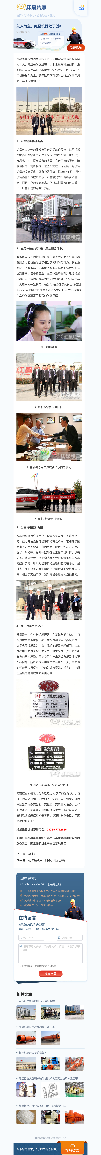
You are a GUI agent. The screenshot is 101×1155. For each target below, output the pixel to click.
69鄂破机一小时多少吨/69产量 (47, 860)
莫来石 (32, 854)
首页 (19, 15)
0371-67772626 (32, 883)
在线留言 (72, 1150)
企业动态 (42, 15)
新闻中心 (29, 15)
